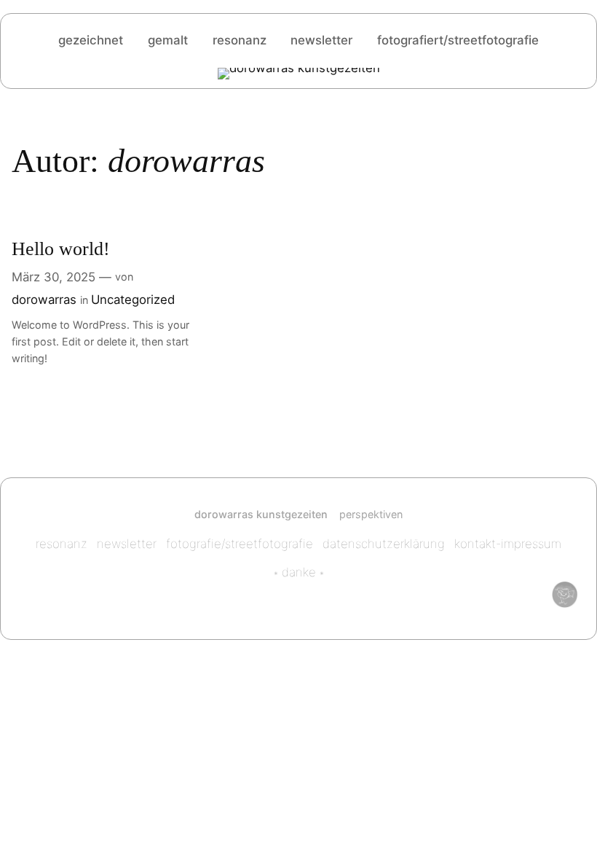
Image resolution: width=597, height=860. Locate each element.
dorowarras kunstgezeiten (261, 514)
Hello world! (61, 248)
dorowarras (44, 299)
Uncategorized (133, 299)
